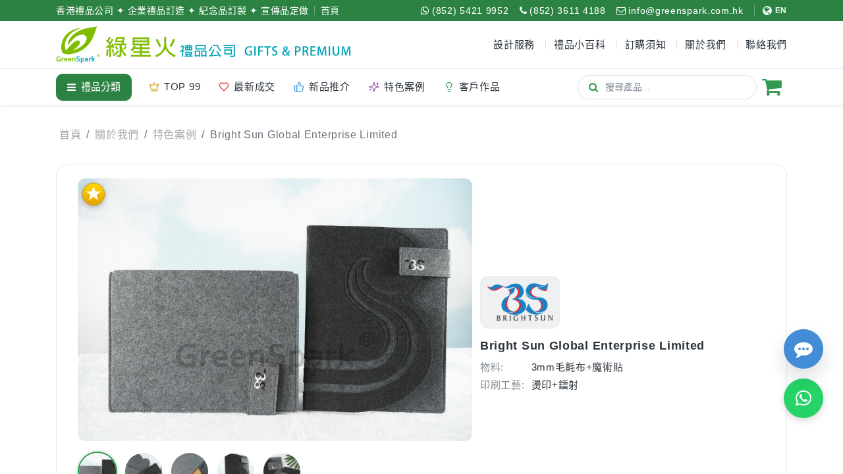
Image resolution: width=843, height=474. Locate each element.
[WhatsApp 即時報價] (803, 398)
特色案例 (175, 134)
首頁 (330, 10)
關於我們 (117, 134)
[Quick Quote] (803, 349)
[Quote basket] (772, 87)
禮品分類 (101, 86)
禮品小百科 (580, 44)
